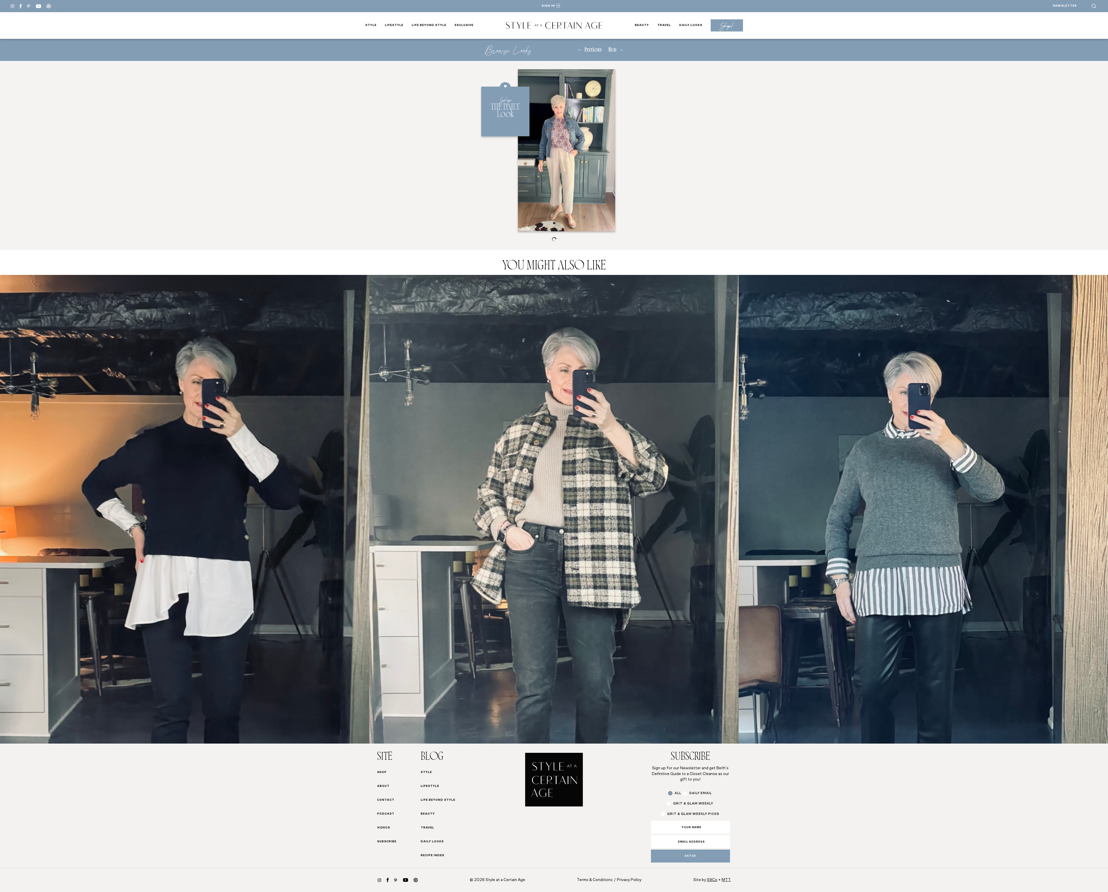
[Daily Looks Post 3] (923, 509)
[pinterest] (29, 6)
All (678, 793)
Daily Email (700, 793)
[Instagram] (12, 6)
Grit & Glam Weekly (693, 803)
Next (613, 50)
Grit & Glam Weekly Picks (693, 814)
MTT (726, 880)
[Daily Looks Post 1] (184, 509)
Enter (690, 856)
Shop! (727, 25)
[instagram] (379, 880)
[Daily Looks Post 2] (554, 509)
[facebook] (21, 6)
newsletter (1065, 6)
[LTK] (48, 6)
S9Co (712, 880)
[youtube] (38, 6)
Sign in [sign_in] (548, 6)
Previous (593, 50)
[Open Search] (1094, 6)
